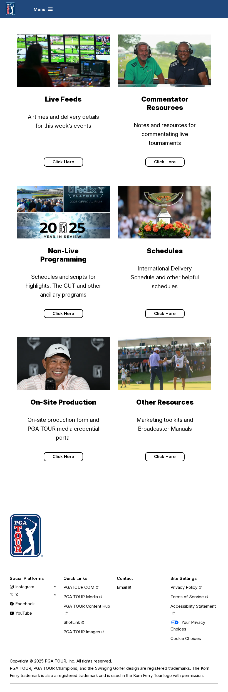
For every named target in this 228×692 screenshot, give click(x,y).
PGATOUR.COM (78, 587)
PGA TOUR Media (80, 596)
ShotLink (71, 622)
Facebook (25, 603)
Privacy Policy (183, 587)
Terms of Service (187, 596)
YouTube (23, 613)
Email (122, 587)
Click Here (63, 161)
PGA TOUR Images (81, 631)
